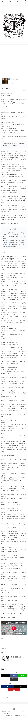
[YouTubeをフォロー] (13, 83)
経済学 (5, 240)
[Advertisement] (14, 61)
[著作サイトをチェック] (9, 83)
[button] (14, 679)
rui (3, 669)
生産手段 (7, 244)
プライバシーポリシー (7, 715)
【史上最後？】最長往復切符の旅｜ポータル (7, 712)
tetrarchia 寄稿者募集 (20, 711)
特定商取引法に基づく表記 (20, 715)
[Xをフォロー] (11, 83)
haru (9, 78)
